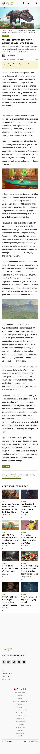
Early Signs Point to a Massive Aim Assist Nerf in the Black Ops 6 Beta (10, 508)
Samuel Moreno (26, 515)
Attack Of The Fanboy (20, 701)
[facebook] (19, 662)
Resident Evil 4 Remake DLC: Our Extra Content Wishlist (28, 508)
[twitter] (14, 662)
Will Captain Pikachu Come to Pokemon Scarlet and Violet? (28, 538)
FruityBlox (20, 730)
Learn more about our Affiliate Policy (11, 477)
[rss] (4, 662)
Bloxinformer (20, 733)
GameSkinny (20, 719)
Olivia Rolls (5, 546)
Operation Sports (20, 721)
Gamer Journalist (20, 716)
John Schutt (6, 515)
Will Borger (5, 574)
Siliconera (20, 707)
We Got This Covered (20, 710)
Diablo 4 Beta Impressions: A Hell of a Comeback (10, 568)
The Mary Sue (20, 724)
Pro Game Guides (20, 693)
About (4, 671)
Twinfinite (20, 695)
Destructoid (20, 713)
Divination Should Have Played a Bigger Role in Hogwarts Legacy (9, 600)
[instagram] (9, 662)
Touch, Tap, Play (20, 727)
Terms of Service (7, 673)
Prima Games (20, 704)
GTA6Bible (20, 736)
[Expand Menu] (32, 3)
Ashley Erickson (26, 577)
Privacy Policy (6, 676)
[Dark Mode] (28, 3)
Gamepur (20, 698)
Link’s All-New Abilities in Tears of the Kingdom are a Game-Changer (10, 538)
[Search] (24, 3)
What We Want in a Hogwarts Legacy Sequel (29, 599)
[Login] (36, 3)
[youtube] (24, 662)
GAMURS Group (34, 741)
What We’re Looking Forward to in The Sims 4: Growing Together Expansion (29, 569)
